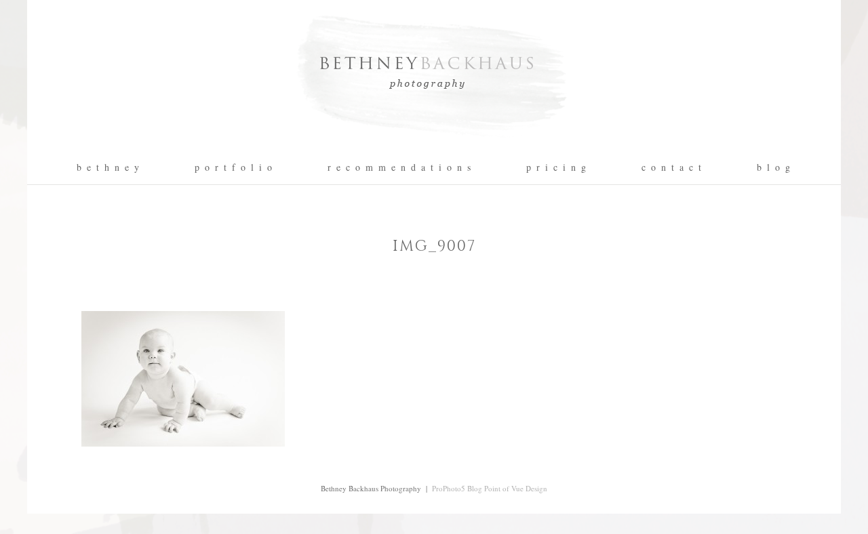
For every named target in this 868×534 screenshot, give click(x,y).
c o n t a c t (672, 167)
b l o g (774, 167)
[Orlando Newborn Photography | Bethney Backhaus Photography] (434, 146)
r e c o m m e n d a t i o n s (400, 167)
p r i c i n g (556, 167)
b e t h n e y (108, 167)
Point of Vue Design (515, 488)
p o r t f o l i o (234, 167)
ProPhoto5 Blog (457, 488)
